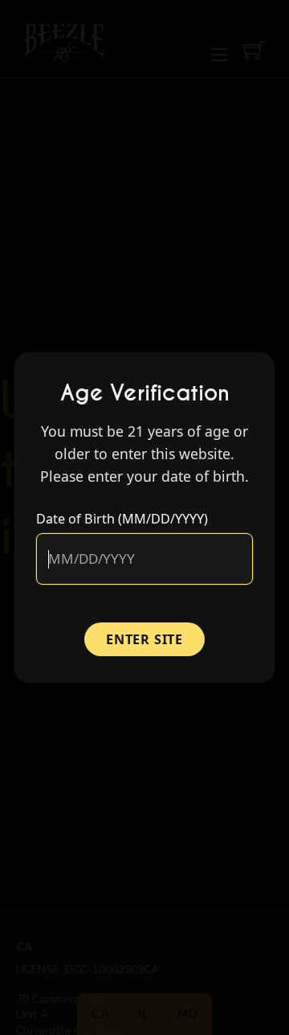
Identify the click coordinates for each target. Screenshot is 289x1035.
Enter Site (144, 639)
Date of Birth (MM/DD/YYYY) (122, 519)
